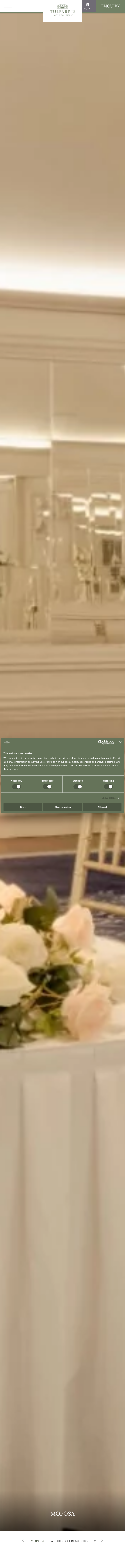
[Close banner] (120, 742)
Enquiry (110, 5)
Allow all (102, 807)
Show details (109, 798)
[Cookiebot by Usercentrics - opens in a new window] (100, 742)
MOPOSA (37, 1541)
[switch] (47, 786)
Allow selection (62, 807)
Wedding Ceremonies (69, 1541)
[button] (23, 1540)
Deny (23, 807)
